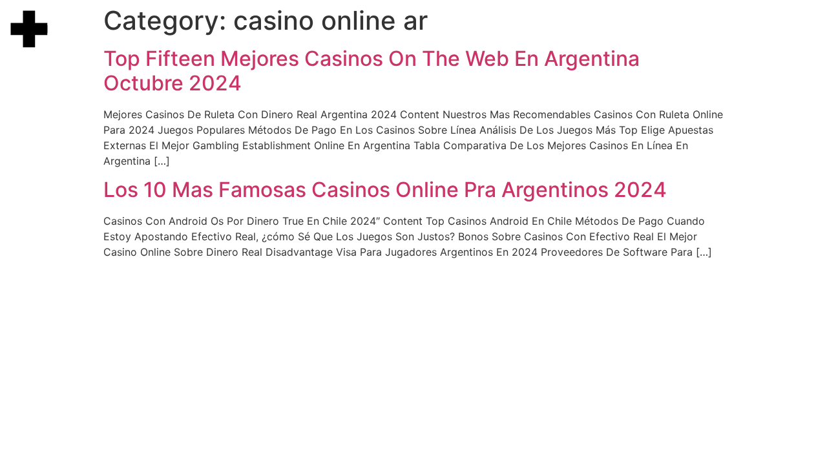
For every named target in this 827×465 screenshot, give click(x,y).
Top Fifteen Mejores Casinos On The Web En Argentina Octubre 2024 (371, 71)
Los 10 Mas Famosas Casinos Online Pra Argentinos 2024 (385, 189)
